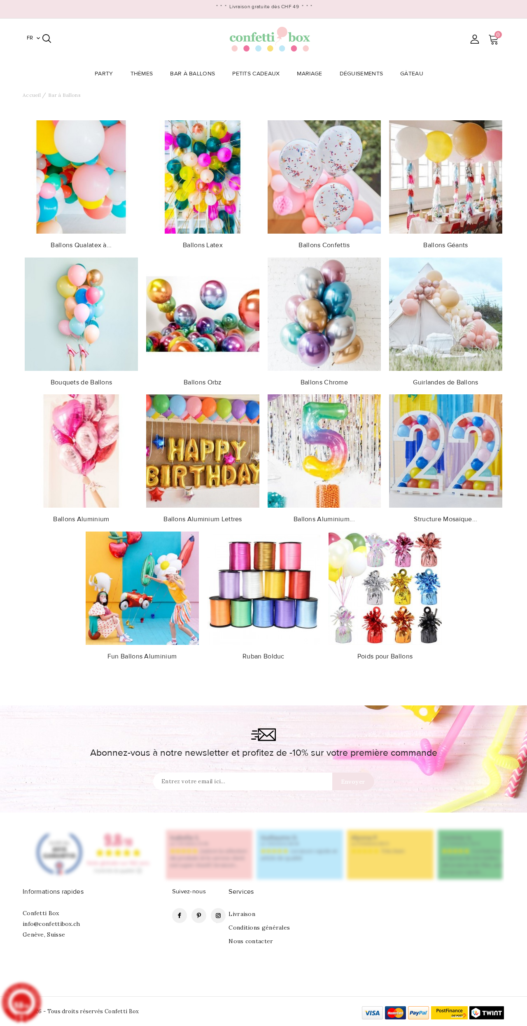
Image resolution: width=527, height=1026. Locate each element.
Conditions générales (259, 927)
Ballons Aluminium (81, 519)
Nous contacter (251, 941)
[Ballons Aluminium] (81, 450)
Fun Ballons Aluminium (142, 656)
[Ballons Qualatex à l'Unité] (81, 176)
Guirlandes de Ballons (445, 382)
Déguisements (361, 73)
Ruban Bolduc (263, 656)
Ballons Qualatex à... (81, 245)
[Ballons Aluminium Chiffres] (324, 450)
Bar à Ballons (192, 73)
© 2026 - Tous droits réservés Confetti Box (81, 1011)
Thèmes (142, 73)
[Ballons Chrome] (324, 313)
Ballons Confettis (324, 245)
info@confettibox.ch (51, 924)
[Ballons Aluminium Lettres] (202, 450)
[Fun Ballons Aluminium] (142, 587)
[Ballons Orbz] (202, 313)
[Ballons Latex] (202, 176)
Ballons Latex (203, 245)
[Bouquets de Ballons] (81, 313)
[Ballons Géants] (445, 176)
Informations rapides (53, 892)
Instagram (218, 915)
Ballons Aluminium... (324, 519)
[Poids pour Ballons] (385, 587)
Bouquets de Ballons (81, 382)
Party (104, 73)
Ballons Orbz (203, 382)
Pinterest (198, 915)
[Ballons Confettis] (324, 176)
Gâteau (411, 73)
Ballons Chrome (324, 382)
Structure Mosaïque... (445, 519)
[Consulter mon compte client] (474, 39)
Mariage (309, 73)
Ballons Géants (445, 245)
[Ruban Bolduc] (263, 587)
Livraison (242, 914)
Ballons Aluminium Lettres (202, 519)
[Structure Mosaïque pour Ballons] (445, 450)
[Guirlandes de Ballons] (445, 313)
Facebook (179, 915)
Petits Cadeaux (256, 73)
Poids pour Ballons (385, 656)
